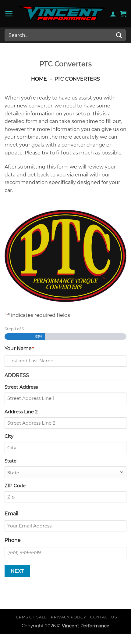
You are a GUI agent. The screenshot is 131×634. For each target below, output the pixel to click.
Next (17, 571)
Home (39, 79)
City (9, 436)
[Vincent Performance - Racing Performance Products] (61, 14)
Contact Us (103, 617)
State (10, 461)
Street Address (21, 387)
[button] (9, 13)
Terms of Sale (30, 617)
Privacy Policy (68, 617)
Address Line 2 (21, 412)
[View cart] (123, 13)
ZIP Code (15, 485)
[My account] (113, 13)
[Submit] (119, 35)
